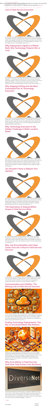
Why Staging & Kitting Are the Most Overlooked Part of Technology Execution (21, 88)
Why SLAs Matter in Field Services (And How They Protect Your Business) (23, 363)
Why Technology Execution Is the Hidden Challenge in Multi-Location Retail (21, 129)
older (7, 400)
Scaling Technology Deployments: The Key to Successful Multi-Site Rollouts (23, 323)
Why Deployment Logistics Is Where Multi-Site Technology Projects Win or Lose (22, 48)
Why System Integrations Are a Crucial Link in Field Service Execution (23, 8)
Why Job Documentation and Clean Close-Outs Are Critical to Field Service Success (23, 247)
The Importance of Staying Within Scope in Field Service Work (20, 208)
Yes (40, 5)
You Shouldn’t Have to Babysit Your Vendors (21, 170)
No (42, 5)
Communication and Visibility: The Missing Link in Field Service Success (22, 285)
